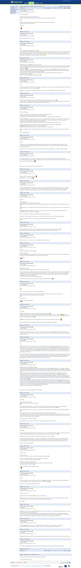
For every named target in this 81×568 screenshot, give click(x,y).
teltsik (24, 44)
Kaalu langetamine (15, 9)
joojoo (24, 183)
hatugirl (24, 61)
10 (60, 8)
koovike (25, 489)
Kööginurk (13, 7)
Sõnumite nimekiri (34, 6)
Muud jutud (13, 12)
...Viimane (65, 8)
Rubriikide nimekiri (26, 6)
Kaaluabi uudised (14, 6)
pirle (24, 507)
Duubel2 (25, 10)
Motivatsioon (13, 11)
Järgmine (68, 6)
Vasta (24, 31)
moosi (24, 96)
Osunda (27, 31)
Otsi (43, 6)
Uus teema (40, 6)
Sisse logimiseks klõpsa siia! (26, 559)
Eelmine (64, 6)
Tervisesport (13, 10)
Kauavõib (25, 81)
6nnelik (24, 34)
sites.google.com (23, 357)
